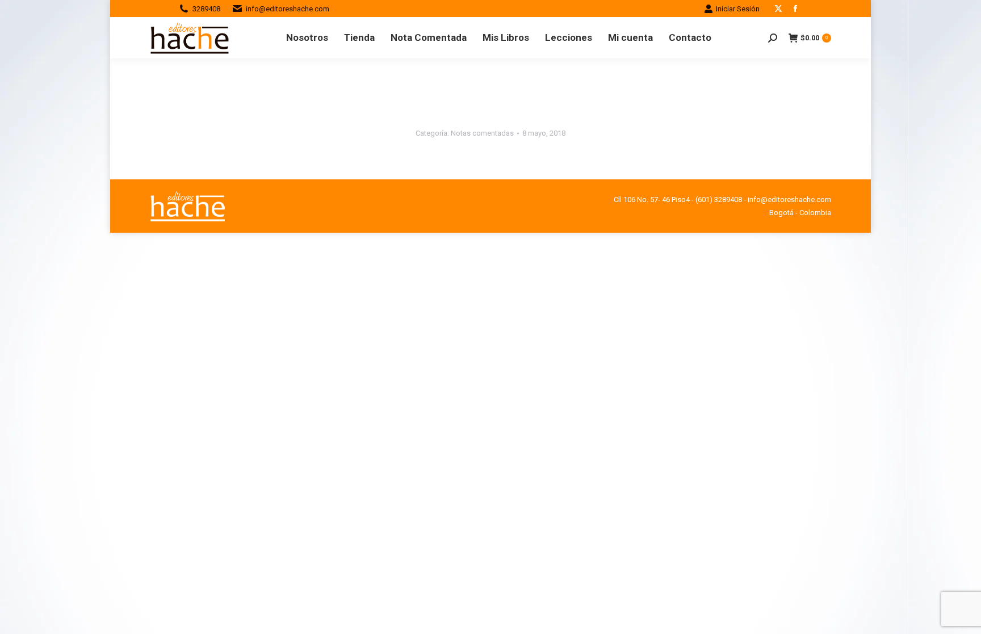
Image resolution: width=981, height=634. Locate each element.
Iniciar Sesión (738, 9)
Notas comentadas (482, 133)
